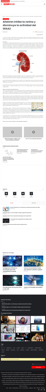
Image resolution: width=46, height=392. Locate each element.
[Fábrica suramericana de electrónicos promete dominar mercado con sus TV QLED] (8, 337)
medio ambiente (30, 347)
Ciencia (10, 387)
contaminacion (8, 347)
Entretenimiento (25, 387)
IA (25, 347)
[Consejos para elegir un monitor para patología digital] (8, 329)
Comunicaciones (15, 387)
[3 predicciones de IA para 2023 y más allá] (12, 280)
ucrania (3, 351)
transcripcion (41, 349)
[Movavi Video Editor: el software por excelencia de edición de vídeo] (6, 209)
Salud (35, 387)
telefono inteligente (34, 349)
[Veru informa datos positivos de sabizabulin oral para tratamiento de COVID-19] (9, 152)
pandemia (7, 349)
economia (18, 347)
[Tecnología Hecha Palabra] (9, 4)
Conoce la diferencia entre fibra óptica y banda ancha (15, 224)
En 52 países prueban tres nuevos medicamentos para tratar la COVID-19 (22, 150)
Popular (11, 202)
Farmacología (16, 16)
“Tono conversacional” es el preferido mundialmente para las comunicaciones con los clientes (27, 1)
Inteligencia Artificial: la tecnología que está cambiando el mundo (10, 269)
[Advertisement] (23, 9)
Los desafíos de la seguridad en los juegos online (21, 219)
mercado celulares (38, 347)
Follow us (3, 355)
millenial (3, 349)
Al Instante (43, 387)
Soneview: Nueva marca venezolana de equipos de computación (17, 215)
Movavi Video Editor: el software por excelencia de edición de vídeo (25, 207)
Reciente (34, 202)
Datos (20, 387)
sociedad (27, 349)
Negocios (31, 387)
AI (4, 347)
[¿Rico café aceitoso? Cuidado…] (8, 320)
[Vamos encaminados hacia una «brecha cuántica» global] (33, 261)
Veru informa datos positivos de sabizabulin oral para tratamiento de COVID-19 (8, 158)
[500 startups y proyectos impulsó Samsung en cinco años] (23, 337)
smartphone (22, 349)
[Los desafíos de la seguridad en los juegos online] (6, 221)
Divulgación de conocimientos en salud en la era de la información (37, 150)
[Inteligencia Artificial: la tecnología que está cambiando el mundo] (12, 261)
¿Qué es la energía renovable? (33, 287)
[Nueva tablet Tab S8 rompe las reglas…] (38, 337)
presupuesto (13, 349)
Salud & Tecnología (9, 16)
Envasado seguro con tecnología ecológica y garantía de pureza (17, 212)
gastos (23, 347)
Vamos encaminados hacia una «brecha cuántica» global (33, 269)
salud (18, 349)
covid (14, 347)
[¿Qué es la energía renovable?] (33, 280)
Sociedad (38, 387)
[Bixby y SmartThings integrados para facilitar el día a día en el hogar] (23, 329)
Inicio (4, 16)
